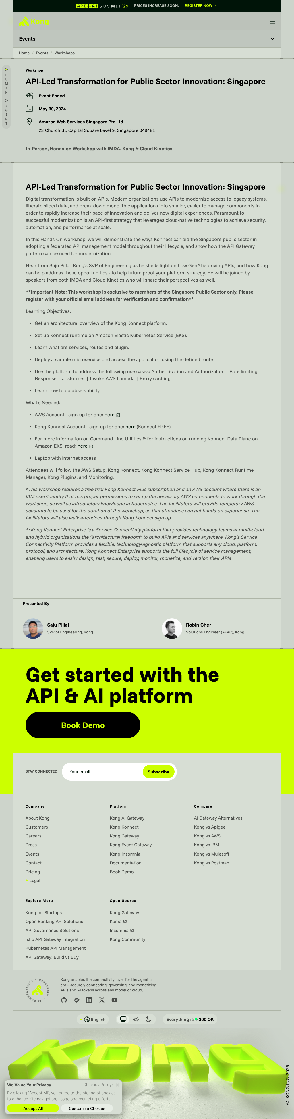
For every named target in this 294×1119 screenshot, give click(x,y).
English (92, 1019)
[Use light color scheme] (135, 1019)
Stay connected (41, 771)
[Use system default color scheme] (123, 1019)
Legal (33, 880)
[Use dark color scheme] (148, 1019)
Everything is (190, 1019)
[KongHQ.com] (34, 21)
